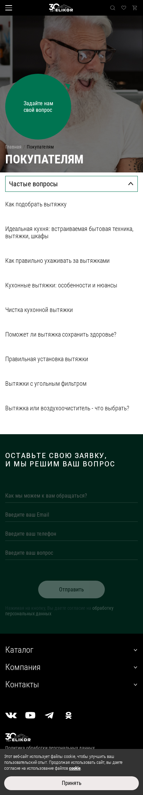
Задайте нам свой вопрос (38, 106)
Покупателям (40, 147)
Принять (72, 783)
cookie (75, 768)
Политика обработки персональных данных (50, 748)
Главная (13, 147)
